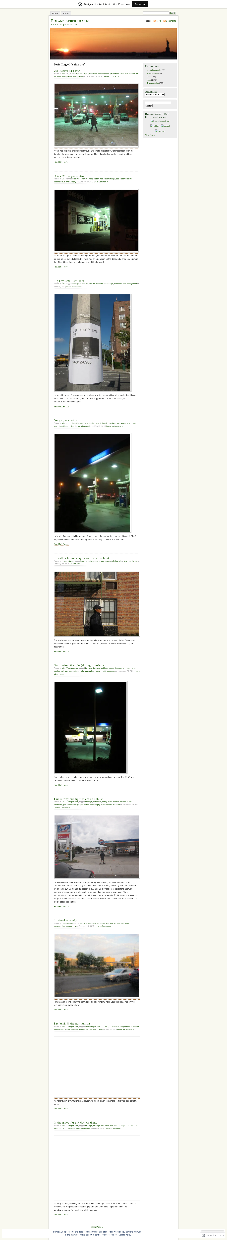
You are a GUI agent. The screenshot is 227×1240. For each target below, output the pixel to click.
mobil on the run (73, 426)
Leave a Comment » (111, 76)
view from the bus (130, 561)
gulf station (84, 805)
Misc (63, 73)
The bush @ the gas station (72, 1023)
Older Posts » (97, 1227)
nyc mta (108, 561)
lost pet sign (108, 284)
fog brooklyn (94, 423)
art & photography (154, 70)
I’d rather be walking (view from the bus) (81, 558)
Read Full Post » (61, 162)
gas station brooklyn (124, 179)
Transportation (67, 561)
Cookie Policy (124, 1235)
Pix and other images (70, 20)
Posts (158, 21)
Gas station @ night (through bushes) (79, 665)
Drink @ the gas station (70, 176)
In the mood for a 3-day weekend (76, 1122)
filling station (94, 179)
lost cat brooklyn (96, 284)
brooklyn (75, 73)
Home (55, 13)
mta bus (60, 1128)
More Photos (150, 135)
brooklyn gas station (88, 73)
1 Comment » (75, 564)
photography (78, 76)
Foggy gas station (65, 420)
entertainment (152, 73)
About (66, 13)
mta (111, 923)
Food (149, 77)
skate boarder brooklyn (110, 805)
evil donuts (124, 802)
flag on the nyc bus (121, 1126)
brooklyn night (120, 668)
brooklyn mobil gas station (108, 73)
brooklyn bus (98, 1126)
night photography (64, 76)
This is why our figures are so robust (78, 799)
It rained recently (65, 920)
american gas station (93, 1026)
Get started (140, 4)
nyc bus (100, 561)
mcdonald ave (59, 182)
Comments (171, 21)
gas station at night (107, 179)
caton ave (124, 73)
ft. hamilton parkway (108, 423)
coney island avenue (110, 802)
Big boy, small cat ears (69, 281)
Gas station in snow (67, 70)
